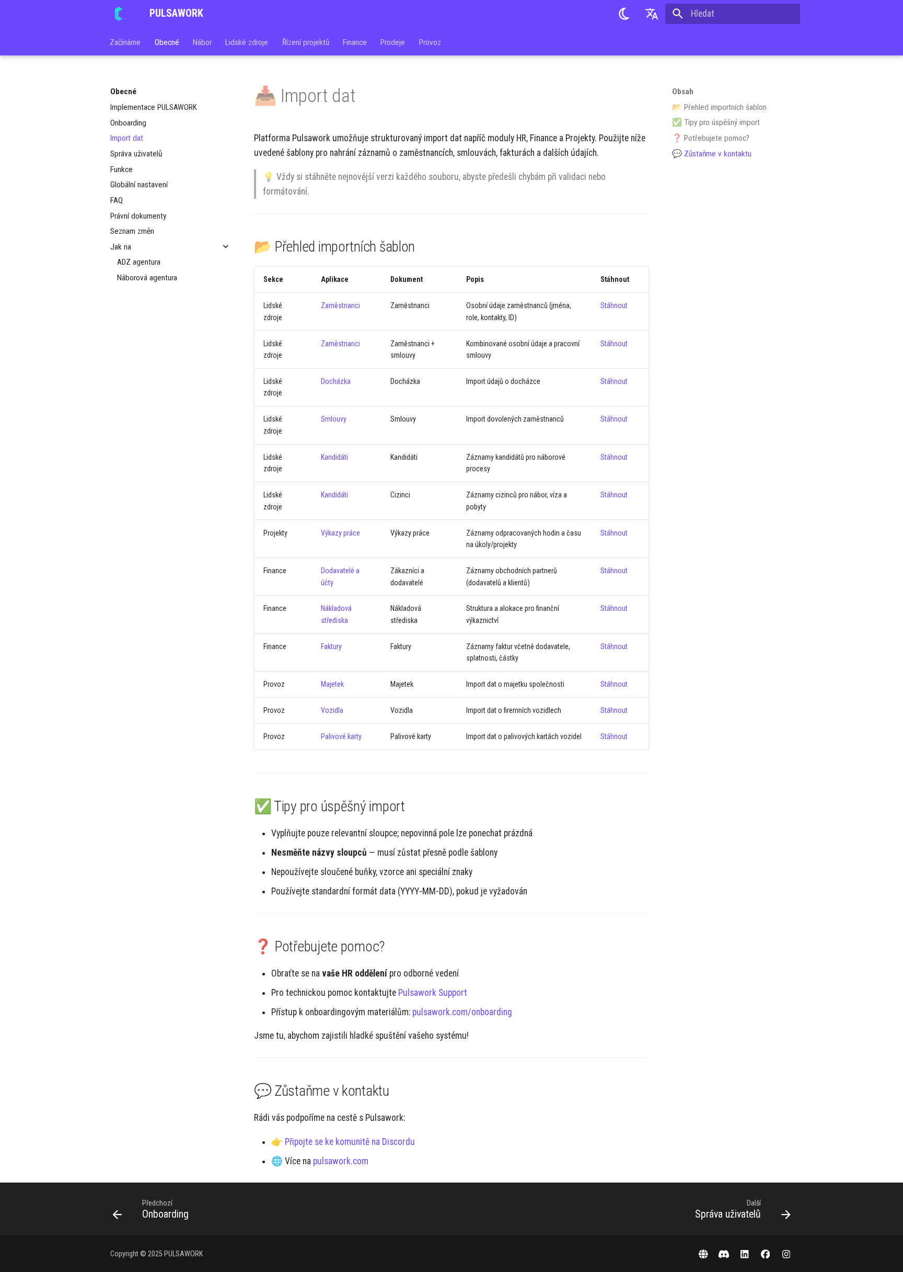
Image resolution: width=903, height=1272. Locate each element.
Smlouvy (333, 419)
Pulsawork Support (432, 992)
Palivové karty (341, 736)
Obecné (167, 42)
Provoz (430, 42)
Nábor (202, 42)
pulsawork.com (340, 1161)
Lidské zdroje (247, 42)
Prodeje (393, 42)
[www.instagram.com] (786, 1253)
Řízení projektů (305, 42)
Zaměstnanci (340, 305)
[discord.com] (724, 1253)
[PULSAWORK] (121, 13)
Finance (355, 42)
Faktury (331, 646)
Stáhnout (614, 305)
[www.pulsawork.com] (703, 1253)
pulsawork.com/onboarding (462, 1012)
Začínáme (125, 42)
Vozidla (332, 710)
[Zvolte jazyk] (651, 13)
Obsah (682, 91)
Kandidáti (334, 457)
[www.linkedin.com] (744, 1253)
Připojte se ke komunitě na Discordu (350, 1142)
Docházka (336, 381)
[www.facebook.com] (765, 1253)
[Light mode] (623, 13)
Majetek (332, 684)
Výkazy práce (340, 533)
